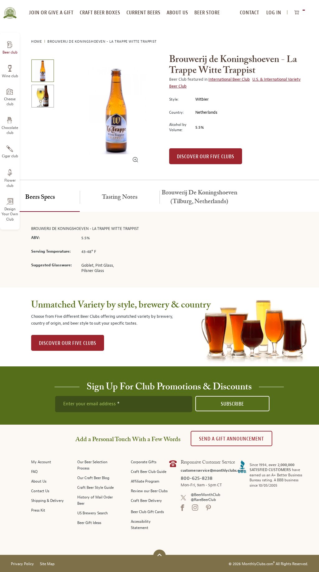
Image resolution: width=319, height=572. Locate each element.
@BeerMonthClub (205, 495)
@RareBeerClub (203, 500)
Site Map (47, 564)
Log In (273, 12)
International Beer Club (229, 79)
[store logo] (10, 9)
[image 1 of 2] (42, 71)
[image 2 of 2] (42, 97)
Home (37, 42)
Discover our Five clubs (205, 156)
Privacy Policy (22, 564)
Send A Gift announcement (231, 438)
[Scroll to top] (159, 555)
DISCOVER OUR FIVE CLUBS (67, 343)
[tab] (40, 197)
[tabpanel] (159, 250)
